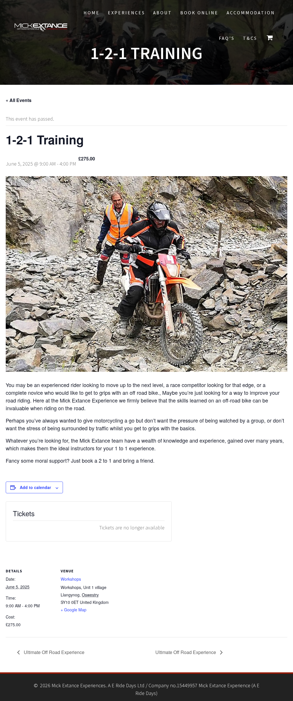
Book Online (199, 12)
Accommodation (251, 12)
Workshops (71, 579)
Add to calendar (35, 487)
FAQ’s (227, 38)
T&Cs (250, 38)
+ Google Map (73, 609)
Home (92, 12)
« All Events (18, 100)
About (162, 12)
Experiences (126, 12)
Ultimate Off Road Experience (53, 652)
